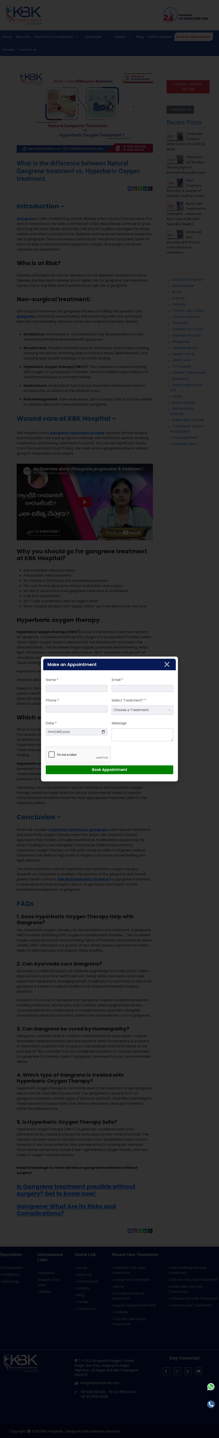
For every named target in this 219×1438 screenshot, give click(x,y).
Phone (52, 700)
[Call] (211, 1404)
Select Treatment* (129, 700)
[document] (109, 719)
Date (51, 723)
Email (117, 680)
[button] (166, 664)
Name (52, 680)
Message (119, 723)
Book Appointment (109, 769)
